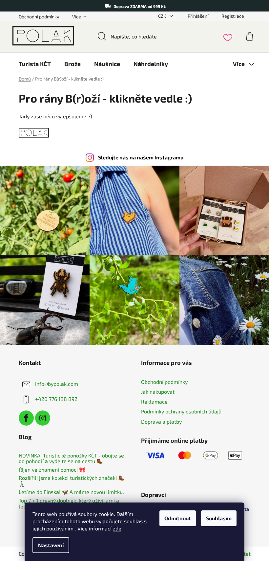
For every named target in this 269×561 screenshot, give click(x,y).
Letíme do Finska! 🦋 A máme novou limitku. (71, 492)
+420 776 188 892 (56, 399)
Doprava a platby (161, 421)
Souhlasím (219, 518)
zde (117, 528)
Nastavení (51, 545)
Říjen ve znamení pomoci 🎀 (52, 470)
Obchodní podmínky (39, 16)
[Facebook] (26, 418)
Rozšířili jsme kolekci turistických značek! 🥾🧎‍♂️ (72, 480)
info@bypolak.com (56, 384)
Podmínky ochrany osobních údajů (181, 411)
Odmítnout (177, 518)
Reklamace (154, 401)
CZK (162, 16)
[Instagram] (42, 418)
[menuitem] (34, 64)
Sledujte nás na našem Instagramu (140, 157)
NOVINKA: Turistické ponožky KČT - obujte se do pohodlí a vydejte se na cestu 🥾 (71, 458)
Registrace (232, 16)
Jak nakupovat (158, 391)
